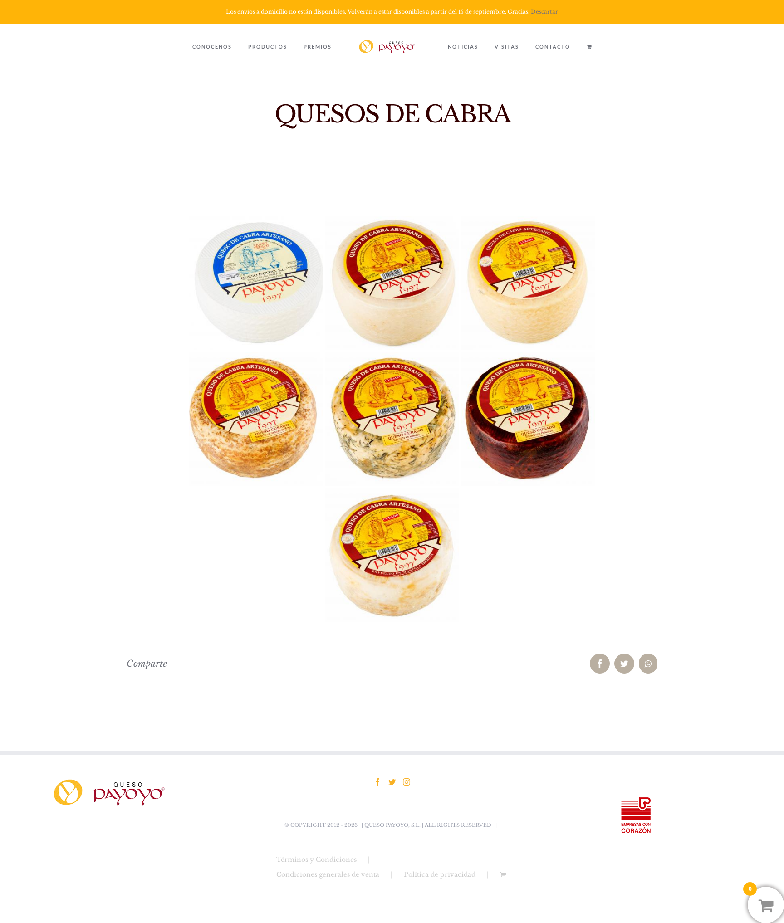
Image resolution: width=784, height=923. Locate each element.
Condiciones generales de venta (327, 874)
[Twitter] (392, 782)
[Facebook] (377, 782)
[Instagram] (406, 782)
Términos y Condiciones (316, 859)
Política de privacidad (439, 874)
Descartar (544, 11)
